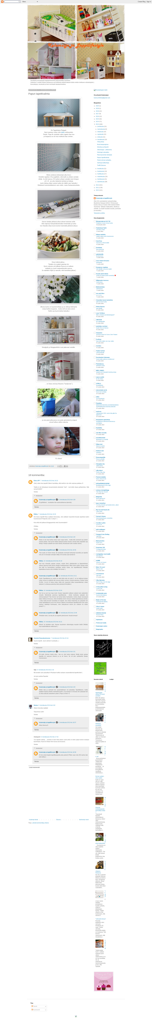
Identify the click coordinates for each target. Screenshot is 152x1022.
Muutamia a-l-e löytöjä (102, 439)
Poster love (99, 542)
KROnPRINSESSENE (102, 483)
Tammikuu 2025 (100, 229)
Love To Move (100, 313)
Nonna (36, 705)
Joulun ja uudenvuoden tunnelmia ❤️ (106, 275)
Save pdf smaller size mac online (105, 341)
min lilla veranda (101, 433)
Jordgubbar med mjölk (103, 554)
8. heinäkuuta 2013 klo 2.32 (45, 670)
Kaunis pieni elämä (102, 274)
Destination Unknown (103, 357)
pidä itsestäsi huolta (101, 301)
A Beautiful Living (101, 587)
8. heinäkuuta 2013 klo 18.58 (67, 752)
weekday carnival (101, 326)
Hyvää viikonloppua (101, 595)
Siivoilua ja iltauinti (102, 147)
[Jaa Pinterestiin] (67, 466)
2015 (97, 119)
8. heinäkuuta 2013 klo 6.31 (67, 651)
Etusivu (58, 819)
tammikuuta (101, 181)
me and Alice (100, 293)
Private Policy (99, 614)
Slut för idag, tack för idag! (103, 582)
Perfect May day (100, 472)
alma (97, 397)
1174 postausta (100, 398)
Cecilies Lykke (100, 523)
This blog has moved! (102, 491)
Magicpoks (99, 629)
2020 (97, 106)
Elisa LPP (37, 480)
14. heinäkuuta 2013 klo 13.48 (68, 613)
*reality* (105, 894)
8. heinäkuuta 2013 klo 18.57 (67, 722)
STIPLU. (98, 383)
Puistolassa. (100, 364)
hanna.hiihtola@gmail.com (102, 98)
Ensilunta (99, 247)
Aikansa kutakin (100, 446)
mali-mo (98, 411)
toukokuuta (100, 171)
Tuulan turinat (100, 351)
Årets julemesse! (100, 498)
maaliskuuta (101, 176)
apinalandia (99, 254)
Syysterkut (105, 944)
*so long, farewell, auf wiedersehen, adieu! (107, 505)
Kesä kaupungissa (102, 144)
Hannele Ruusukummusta (42, 638)
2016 (97, 116)
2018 (97, 111)
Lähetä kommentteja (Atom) (40, 823)
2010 (97, 190)
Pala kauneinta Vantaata (104, 155)
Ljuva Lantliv (100, 377)
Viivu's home (100, 606)
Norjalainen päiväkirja (103, 419)
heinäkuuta (100, 139)
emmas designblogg (102, 490)
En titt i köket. (99, 378)
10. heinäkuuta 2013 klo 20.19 (53, 561)
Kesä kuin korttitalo (101, 392)
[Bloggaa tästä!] (61, 466)
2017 (97, 113)
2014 (97, 121)
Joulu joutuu (99, 282)
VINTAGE (99, 320)
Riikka (36, 514)
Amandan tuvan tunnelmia (104, 300)
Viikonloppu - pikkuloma (104, 149)
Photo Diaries (100, 306)
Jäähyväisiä (99, 465)
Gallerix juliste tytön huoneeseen (105, 236)
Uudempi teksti (33, 819)
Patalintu (99, 403)
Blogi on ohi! (99, 569)
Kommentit (36, 1010)
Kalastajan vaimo (101, 626)
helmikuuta (100, 179)
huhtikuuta (100, 174)
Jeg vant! (98, 575)
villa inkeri (99, 470)
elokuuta (100, 137)
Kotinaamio (99, 262)
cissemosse (100, 573)
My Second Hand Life (102, 510)
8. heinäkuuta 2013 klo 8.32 (47, 705)
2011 (97, 187)
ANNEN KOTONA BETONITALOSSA (106, 372)
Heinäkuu (98, 452)
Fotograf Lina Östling (102, 534)
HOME (98, 560)
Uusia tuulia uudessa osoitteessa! (105, 359)
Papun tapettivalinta (103, 157)
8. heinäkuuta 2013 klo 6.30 (67, 537)
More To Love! (100, 567)
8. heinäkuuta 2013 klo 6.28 (67, 499)
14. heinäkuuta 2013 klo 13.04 (53, 590)
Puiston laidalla (101, 477)
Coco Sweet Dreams (102, 261)
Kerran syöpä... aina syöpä (100, 777)
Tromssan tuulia (101, 623)
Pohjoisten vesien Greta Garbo (104, 223)
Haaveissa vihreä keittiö (102, 242)
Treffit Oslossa (101, 165)
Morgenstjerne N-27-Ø (103, 221)
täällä (62, 132)
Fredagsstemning (101, 549)
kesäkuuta (100, 168)
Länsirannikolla (100, 352)
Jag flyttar (98, 536)
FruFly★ (98, 339)
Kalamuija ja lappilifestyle (47, 499)
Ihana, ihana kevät (101, 478)
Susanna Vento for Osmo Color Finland (106, 334)
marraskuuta (101, 129)
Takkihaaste (99, 288)
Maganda (99, 497)
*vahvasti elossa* (100, 919)
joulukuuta (100, 126)
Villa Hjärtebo (100, 580)
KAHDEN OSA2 (100, 365)
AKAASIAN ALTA (101, 390)
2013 (97, 124)
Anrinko (98, 346)
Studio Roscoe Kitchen (102, 328)
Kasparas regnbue (102, 267)
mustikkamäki (100, 437)
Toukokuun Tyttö (101, 228)
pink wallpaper (100, 529)
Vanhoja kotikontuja (103, 163)
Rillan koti (99, 444)
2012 (97, 185)
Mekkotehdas (100, 287)
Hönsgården (99, 555)
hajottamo (99, 619)
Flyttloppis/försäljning (101, 601)
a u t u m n (99, 295)
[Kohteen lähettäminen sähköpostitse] (58, 466)
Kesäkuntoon (99, 256)
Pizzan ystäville (100, 459)
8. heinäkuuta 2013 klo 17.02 (49, 737)
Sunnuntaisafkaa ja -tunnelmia (104, 518)
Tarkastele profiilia (99, 213)
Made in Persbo (101, 600)
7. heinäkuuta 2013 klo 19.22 (49, 480)
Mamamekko (100, 541)
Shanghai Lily (100, 464)
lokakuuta (100, 131)
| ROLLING (99, 511)
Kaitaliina (99, 428)
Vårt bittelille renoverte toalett (104, 269)
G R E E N (99, 524)
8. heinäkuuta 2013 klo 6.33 (67, 687)
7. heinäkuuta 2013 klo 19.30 (47, 514)
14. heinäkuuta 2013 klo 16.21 (53, 622)
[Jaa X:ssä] (63, 466)
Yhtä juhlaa (100, 142)
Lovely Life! (99, 588)
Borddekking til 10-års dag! (103, 485)
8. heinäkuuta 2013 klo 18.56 (67, 550)
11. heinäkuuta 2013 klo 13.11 (68, 576)
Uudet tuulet (99, 608)
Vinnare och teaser (101, 562)
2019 (97, 108)
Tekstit (35, 1006)
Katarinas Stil (100, 547)
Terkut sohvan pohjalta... (104, 160)
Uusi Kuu (99, 241)
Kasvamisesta (100, 249)
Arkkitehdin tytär (101, 593)
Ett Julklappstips (100, 321)
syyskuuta (100, 134)
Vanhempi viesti (84, 819)
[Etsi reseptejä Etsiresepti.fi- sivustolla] (100, 90)
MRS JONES (100, 370)
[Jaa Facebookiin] (65, 466)
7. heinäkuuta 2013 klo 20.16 (59, 638)
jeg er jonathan (100, 503)
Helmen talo (100, 451)
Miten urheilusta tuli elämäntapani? (105, 315)
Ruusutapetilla (100, 457)
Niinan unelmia (100, 234)
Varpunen (99, 333)
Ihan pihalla (99, 308)
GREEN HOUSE (101, 613)
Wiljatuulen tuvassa (102, 280)
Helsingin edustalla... (103, 152)
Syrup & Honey (101, 516)
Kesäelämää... (100, 385)
